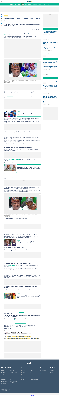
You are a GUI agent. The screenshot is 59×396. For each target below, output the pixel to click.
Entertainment (34, 4)
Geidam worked (18, 172)
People (39, 4)
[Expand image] (40, 60)
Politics (22, 4)
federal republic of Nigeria (12, 319)
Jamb (32, 338)
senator (19, 249)
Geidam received (11, 265)
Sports (47, 4)
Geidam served (10, 96)
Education (43, 4)
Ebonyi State (21, 312)
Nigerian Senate (21, 336)
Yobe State (9, 336)
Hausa (15, 4)
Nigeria (19, 4)
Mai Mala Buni (28, 336)
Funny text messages (19, 338)
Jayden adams (36, 338)
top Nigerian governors (27, 300)
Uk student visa (27, 338)
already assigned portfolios (20, 323)
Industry (45, 88)
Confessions (45, 50)
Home (11, 4)
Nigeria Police (14, 336)
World (26, 4)
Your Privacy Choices (30, 395)
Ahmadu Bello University (14, 159)
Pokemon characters (11, 338)
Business (29, 4)
